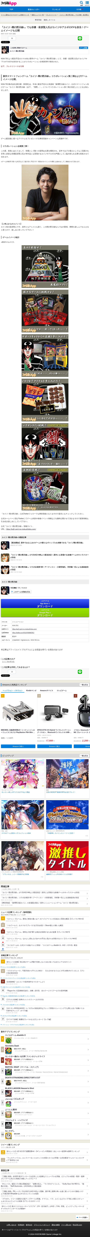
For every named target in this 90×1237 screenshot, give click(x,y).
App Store (45, 604)
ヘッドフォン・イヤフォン (12, 690)
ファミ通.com (66, 1225)
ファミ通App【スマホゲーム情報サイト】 (15, 15)
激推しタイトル (49, 20)
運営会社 (29, 1225)
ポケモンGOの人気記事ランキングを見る (14, 1016)
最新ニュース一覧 (38, 15)
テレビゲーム (62, 690)
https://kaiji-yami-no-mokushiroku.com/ (21, 529)
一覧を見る (84, 685)
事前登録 (38, 20)
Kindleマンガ (31, 690)
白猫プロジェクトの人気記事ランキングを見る (16, 987)
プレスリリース (51, 15)
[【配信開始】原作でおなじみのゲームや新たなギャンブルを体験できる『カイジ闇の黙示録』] (42, 549)
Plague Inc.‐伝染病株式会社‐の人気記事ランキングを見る (18, 996)
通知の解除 (56, 1225)
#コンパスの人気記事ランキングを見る (13, 967)
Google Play (45, 613)
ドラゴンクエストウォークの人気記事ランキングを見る (19, 978)
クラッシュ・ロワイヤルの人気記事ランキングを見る (18, 1024)
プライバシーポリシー (42, 1225)
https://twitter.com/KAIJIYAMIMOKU (23, 633)
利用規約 (21, 1225)
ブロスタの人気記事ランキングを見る (13, 1004)
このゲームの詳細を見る (21, 592)
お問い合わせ (11, 1225)
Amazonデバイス (46, 690)
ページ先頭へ (83, 1217)
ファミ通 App (9, 3)
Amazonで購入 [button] (18, 746)
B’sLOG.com (77, 1225)
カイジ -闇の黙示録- (8, 662)
